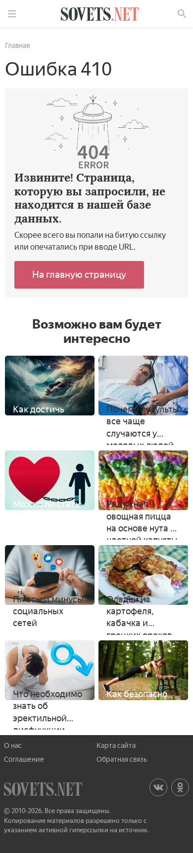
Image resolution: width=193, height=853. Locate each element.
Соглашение (24, 759)
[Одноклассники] (180, 787)
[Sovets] (100, 15)
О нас (13, 746)
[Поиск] (182, 14)
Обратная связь (121, 759)
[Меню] (12, 14)
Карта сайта (116, 746)
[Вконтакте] (158, 787)
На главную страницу (79, 274)
